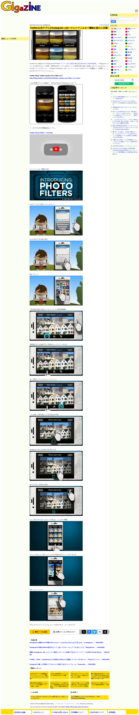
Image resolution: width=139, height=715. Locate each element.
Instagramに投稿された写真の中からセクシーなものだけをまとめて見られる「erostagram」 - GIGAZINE (66, 671)
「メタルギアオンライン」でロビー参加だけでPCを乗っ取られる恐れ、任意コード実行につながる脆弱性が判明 (125, 121)
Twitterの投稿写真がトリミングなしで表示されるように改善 (59, 711)
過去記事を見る (124, 84)
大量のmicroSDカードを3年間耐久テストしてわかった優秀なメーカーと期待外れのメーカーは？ (125, 141)
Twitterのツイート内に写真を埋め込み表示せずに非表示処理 (75, 63)
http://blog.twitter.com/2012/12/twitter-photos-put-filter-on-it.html (55, 78)
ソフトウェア (104, 25)
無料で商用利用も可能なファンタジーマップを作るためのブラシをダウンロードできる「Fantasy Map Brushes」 (125, 127)
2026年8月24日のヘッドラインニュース (125, 146)
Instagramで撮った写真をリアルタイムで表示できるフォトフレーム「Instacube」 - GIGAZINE (63, 692)
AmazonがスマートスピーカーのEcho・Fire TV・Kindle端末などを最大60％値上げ (125, 102)
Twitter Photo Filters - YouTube (41, 133)
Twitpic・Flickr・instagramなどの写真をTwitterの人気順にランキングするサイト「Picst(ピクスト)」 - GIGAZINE (69, 687)
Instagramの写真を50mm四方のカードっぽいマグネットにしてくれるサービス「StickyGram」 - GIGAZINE (67, 675)
